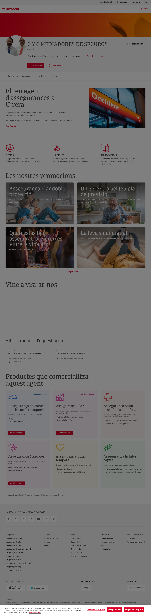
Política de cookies (35, 612)
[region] (75, 610)
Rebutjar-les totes (114, 610)
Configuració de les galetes (96, 610)
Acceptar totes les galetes (134, 610)
